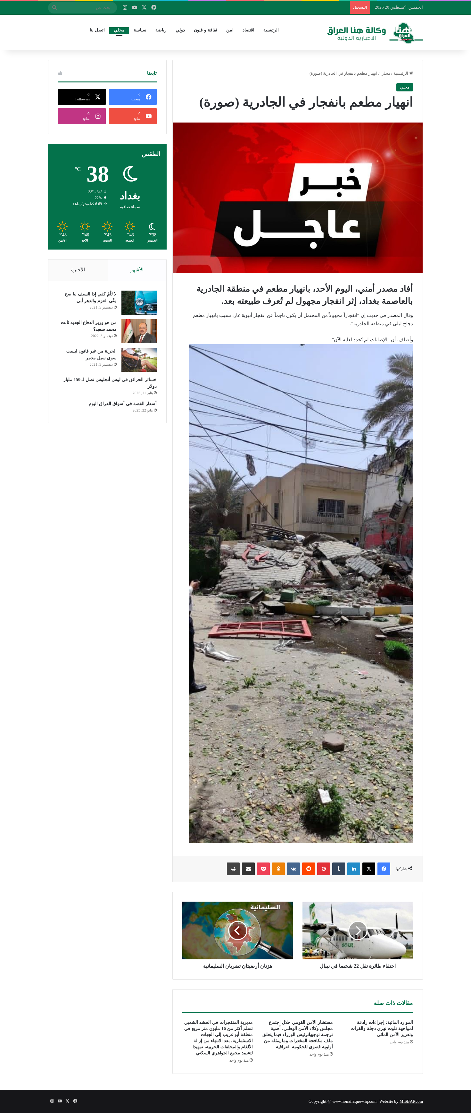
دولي (180, 30)
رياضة (161, 30)
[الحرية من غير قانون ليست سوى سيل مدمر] (139, 360)
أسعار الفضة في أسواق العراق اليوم (123, 403)
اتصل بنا (97, 30)
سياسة (140, 30)
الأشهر (137, 269)
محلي (119, 30)
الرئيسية (271, 30)
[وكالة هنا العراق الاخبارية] (375, 32)
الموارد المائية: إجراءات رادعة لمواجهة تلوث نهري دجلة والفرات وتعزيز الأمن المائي (382, 1028)
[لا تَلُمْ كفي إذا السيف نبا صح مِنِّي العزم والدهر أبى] (139, 303)
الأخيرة (78, 269)
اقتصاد (248, 30)
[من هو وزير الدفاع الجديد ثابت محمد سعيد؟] (139, 331)
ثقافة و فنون (205, 30)
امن (230, 30)
